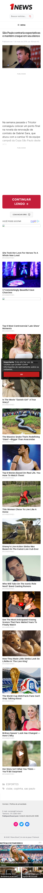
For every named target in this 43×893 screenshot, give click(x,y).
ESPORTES (12, 784)
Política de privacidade (18, 804)
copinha (18, 788)
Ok (21, 374)
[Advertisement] (21, 96)
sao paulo (29, 788)
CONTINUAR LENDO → (21, 202)
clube (9, 788)
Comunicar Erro (20, 215)
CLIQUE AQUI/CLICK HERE (29, 816)
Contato (5, 804)
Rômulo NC (35, 42)
